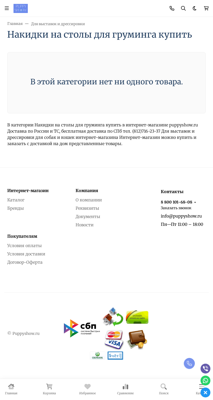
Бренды (15, 208)
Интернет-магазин (28, 190)
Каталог (15, 199)
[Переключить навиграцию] (6, 8)
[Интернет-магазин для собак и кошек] (21, 8)
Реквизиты (87, 208)
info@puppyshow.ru (181, 216)
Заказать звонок (176, 208)
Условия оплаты (24, 245)
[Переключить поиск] (183, 8)
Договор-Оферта (25, 262)
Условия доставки (26, 253)
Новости (85, 224)
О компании (89, 199)
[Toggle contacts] (172, 8)
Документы (88, 216)
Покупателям (22, 236)
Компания (87, 190)
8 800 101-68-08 (176, 202)
